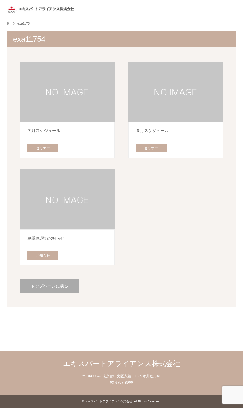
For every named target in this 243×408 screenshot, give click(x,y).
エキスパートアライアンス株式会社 (121, 363)
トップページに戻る (49, 286)
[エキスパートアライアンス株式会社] (42, 8)
